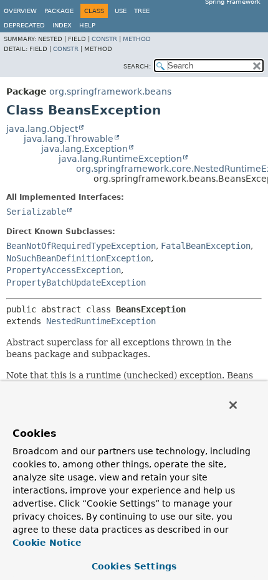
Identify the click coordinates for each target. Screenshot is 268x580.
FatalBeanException (206, 246)
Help (87, 25)
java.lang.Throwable (68, 139)
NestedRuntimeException (101, 321)
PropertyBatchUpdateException (76, 283)
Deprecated (24, 25)
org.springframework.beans (110, 91)
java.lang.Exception (84, 149)
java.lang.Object (42, 129)
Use (121, 10)
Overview (20, 10)
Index (62, 25)
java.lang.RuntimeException (120, 159)
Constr (104, 38)
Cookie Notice (47, 543)
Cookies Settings (134, 566)
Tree (142, 10)
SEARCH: (137, 66)
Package (59, 10)
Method (137, 38)
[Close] (233, 405)
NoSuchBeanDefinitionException (78, 258)
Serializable (36, 212)
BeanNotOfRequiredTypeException (81, 246)
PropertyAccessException (63, 270)
